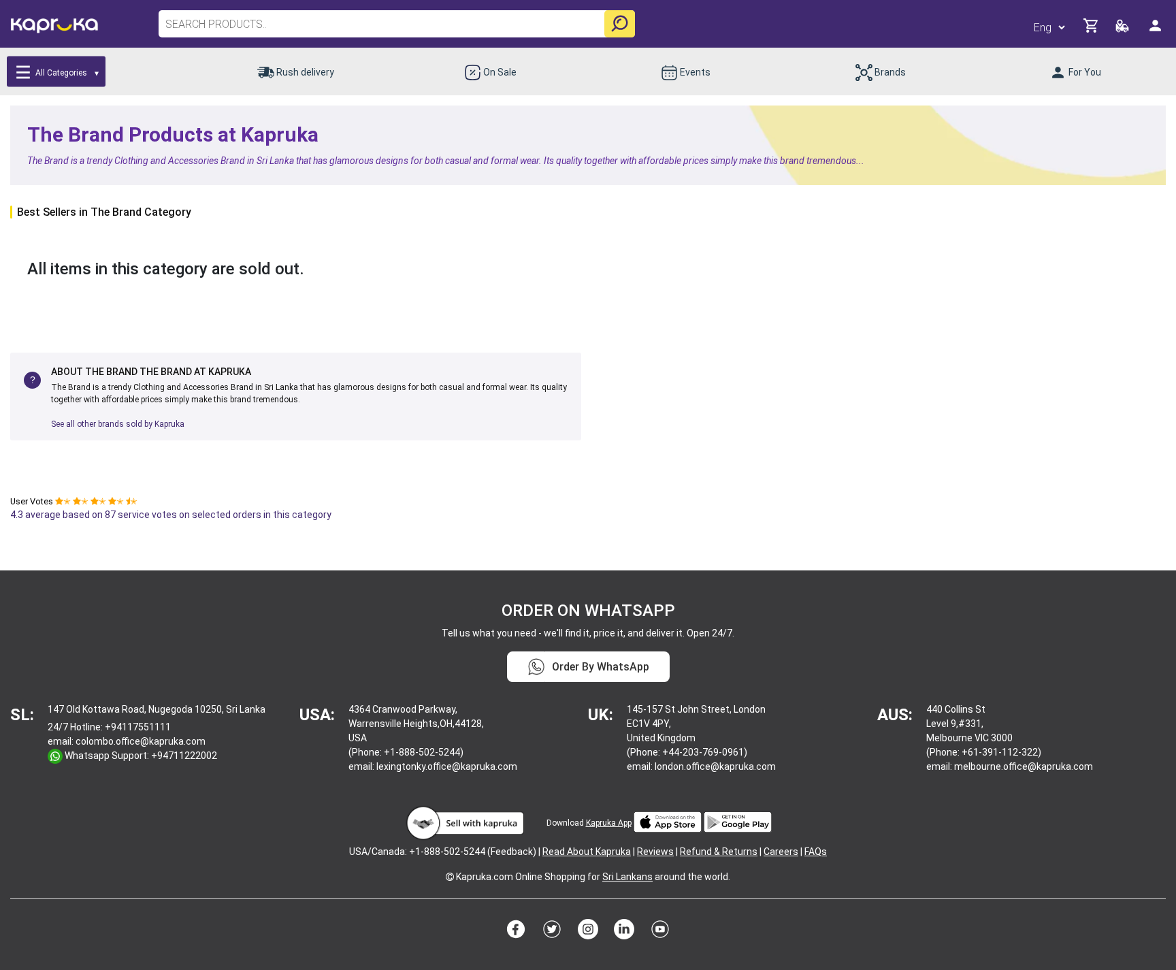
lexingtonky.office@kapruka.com (446, 766)
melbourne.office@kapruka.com (1023, 766)
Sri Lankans (627, 876)
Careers (781, 851)
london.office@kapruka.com (715, 766)
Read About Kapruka (586, 851)
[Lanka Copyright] (450, 876)
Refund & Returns (718, 851)
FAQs (815, 851)
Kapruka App (609, 823)
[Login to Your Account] (1156, 31)
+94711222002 (184, 755)
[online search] (619, 23)
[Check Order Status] (1123, 30)
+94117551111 (138, 727)
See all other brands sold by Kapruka (117, 424)
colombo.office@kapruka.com (141, 741)
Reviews (655, 851)
